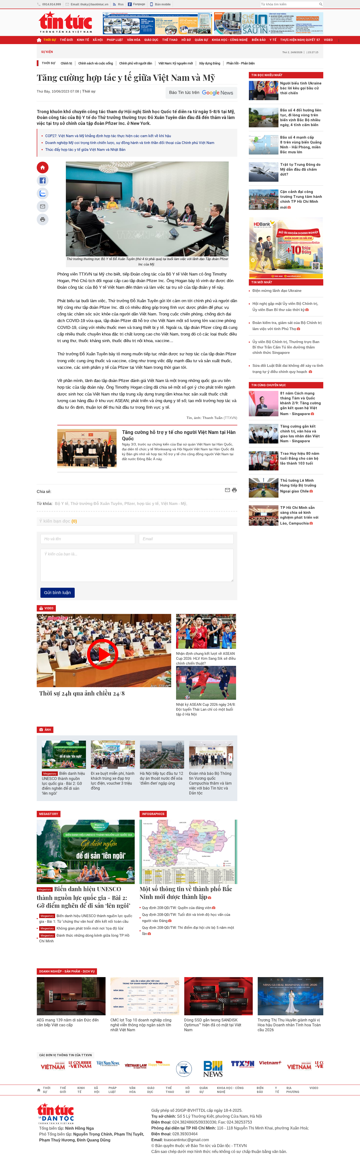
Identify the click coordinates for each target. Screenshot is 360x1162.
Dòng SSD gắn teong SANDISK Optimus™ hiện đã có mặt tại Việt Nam (212, 1025)
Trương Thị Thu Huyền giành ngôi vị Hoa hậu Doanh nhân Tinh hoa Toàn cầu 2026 (289, 1025)
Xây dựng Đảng (209, 63)
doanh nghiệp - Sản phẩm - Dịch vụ (67, 971)
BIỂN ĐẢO (259, 40)
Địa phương (292, 1090)
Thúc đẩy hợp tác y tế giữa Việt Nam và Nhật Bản (85, 149)
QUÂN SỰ (201, 40)
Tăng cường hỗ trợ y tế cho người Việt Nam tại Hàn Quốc (179, 435)
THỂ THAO (170, 40)
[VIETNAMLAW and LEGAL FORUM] (122, 1066)
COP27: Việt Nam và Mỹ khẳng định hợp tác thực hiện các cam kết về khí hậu (108, 136)
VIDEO (328, 40)
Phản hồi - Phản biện (241, 63)
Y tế (273, 40)
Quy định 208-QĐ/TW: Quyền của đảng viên (176, 908)
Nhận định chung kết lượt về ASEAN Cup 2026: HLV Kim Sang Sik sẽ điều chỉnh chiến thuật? (206, 658)
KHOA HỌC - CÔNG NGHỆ (230, 40)
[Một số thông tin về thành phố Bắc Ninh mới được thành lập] (189, 852)
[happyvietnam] (145, 1063)
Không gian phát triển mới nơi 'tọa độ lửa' (82, 928)
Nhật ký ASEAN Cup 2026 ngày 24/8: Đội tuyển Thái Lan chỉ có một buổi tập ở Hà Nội (206, 709)
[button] (230, 757)
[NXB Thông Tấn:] (173, 1069)
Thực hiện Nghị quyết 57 (300, 40)
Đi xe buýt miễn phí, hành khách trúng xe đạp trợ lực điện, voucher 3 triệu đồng (112, 781)
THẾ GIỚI (66, 40)
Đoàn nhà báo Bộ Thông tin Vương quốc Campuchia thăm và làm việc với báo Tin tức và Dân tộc (210, 783)
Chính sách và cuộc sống (95, 63)
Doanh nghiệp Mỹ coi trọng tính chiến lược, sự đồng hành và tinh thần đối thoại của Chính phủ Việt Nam (129, 143)
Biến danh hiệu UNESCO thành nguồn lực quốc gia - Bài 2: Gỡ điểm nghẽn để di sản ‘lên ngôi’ (63, 783)
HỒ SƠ (186, 40)
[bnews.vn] (201, 1069)
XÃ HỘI (98, 40)
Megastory (49, 773)
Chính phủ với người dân (135, 63)
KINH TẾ (83, 40)
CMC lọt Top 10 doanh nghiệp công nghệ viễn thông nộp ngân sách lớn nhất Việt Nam (140, 1025)
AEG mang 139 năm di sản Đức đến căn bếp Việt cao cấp (68, 1022)
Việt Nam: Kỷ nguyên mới (175, 63)
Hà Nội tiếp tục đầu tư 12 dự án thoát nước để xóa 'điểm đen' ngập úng (161, 778)
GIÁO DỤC (151, 40)
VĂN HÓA (133, 40)
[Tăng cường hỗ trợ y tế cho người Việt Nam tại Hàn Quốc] (87, 448)
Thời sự (49, 40)
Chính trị (66, 63)
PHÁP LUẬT (115, 40)
